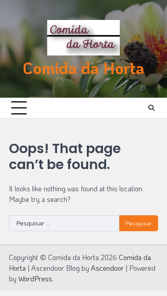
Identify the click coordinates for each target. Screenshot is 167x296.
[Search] (151, 107)
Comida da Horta (83, 68)
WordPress (35, 278)
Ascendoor (107, 267)
